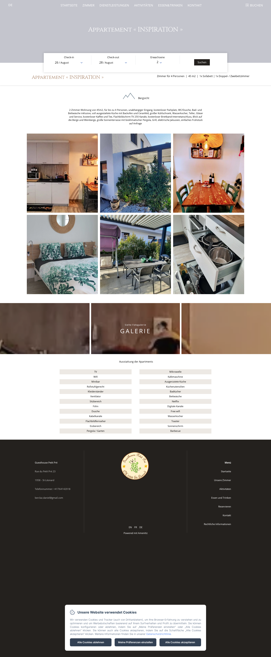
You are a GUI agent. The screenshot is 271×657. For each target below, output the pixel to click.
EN (130, 527)
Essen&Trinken (170, 5)
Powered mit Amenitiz (136, 533)
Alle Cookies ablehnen (90, 642)
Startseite (69, 5)
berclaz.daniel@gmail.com (49, 497)
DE (140, 527)
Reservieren (224, 506)
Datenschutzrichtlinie (158, 633)
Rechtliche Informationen (217, 524)
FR (135, 527)
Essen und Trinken (221, 497)
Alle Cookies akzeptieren (180, 642)
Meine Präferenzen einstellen (135, 642)
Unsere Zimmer (222, 480)
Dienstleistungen (114, 5)
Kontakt (195, 5)
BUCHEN (256, 5)
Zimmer (88, 5)
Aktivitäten (143, 5)
